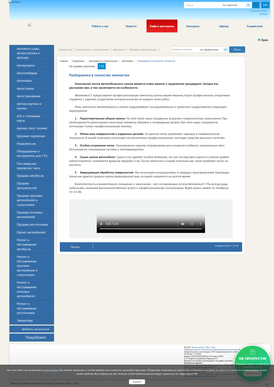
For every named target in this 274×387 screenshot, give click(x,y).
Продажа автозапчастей (27, 185)
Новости (131, 26)
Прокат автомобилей (31, 232)
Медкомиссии (26, 144)
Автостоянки (25, 88)
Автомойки (119, 49)
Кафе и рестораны (162, 26)
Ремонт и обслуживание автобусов (27, 244)
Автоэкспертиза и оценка (29, 106)
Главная (64, 61)
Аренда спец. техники (32, 128)
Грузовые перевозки (31, 136)
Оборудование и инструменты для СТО (32, 153)
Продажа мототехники (32, 224)
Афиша (224, 26)
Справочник (255, 26)
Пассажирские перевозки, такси (28, 166)
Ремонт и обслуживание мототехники (27, 308)
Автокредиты (26, 65)
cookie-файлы (50, 370)
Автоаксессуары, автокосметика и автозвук (28, 53)
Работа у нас (100, 26)
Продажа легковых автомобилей (30, 214)
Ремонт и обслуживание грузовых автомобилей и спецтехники (27, 266)
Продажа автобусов (30, 176)
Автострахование (28, 96)
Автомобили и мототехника (93, 49)
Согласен (137, 381)
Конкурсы (192, 26)
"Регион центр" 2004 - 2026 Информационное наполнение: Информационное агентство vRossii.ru (215, 348)
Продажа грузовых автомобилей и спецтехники (29, 200)
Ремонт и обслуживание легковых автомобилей (27, 289)
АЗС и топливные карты (28, 118)
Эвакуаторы (25, 320)
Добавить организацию (143, 49)
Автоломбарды (27, 73)
